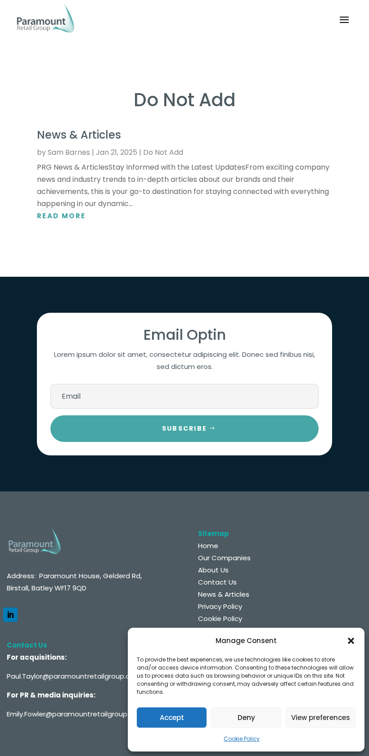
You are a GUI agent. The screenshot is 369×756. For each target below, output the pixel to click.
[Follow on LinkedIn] (10, 615)
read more (61, 215)
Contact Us (217, 582)
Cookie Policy (242, 738)
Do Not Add (163, 152)
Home (208, 545)
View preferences (320, 717)
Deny (246, 717)
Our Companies (224, 557)
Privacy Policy (220, 606)
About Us (213, 570)
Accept (172, 717)
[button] (351, 640)
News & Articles (79, 134)
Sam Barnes (69, 152)
